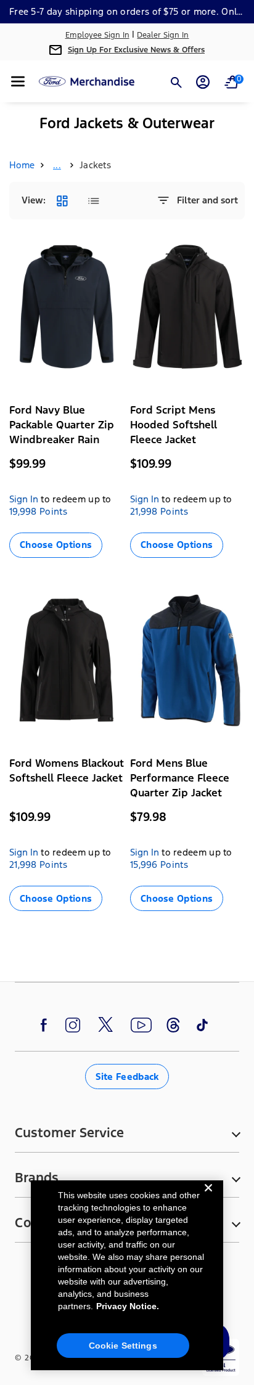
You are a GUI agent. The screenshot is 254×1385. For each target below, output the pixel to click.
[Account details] (202, 82)
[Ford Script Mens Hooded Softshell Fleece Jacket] (187, 306)
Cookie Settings (123, 1345)
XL (19, 582)
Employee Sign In (97, 35)
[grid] (62, 200)
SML (43, 567)
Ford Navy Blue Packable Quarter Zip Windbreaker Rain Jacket (61, 432)
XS (20, 567)
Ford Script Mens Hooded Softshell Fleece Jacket (173, 424)
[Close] (208, 1197)
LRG (97, 567)
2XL (44, 582)
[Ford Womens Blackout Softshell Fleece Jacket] (66, 660)
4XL (93, 582)
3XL (66, 582)
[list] (93, 200)
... (57, 165)
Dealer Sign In (163, 35)
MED (71, 567)
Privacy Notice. (127, 1306)
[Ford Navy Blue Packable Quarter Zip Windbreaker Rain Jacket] (66, 306)
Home (22, 165)
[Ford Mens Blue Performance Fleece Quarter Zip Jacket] (187, 660)
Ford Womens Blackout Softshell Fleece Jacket (66, 770)
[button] (17, 81)
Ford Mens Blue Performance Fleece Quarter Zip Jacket (179, 777)
